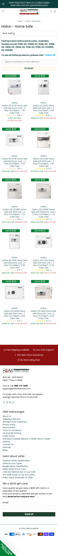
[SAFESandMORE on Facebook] (4, 403)
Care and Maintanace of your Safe (19, 472)
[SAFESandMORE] (29, 11)
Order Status (9, 436)
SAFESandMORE (32, 528)
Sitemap (7, 447)
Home (20, 21)
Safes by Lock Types (12, 463)
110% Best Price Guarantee (15, 421)
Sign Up (29, 514)
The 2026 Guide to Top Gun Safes (19, 474)
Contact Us (8, 444)
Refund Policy (9, 427)
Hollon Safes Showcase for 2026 (18, 477)
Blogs (5, 450)
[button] (8, 548)
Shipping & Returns (11, 419)
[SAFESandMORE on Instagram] (7, 403)
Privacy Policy (9, 424)
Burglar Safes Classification (15, 466)
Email (6, 502)
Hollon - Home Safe (32, 21)
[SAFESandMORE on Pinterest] (10, 403)
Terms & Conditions (12, 430)
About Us (7, 416)
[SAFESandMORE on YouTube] (13, 403)
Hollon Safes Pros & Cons (14, 469)
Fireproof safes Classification (16, 460)
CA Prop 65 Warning (12, 433)
